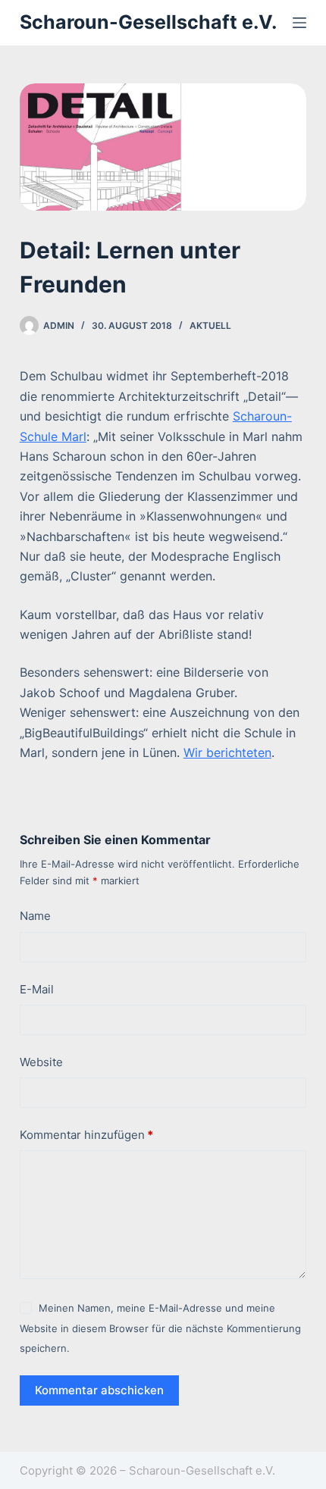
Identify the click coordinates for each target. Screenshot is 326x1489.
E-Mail (37, 989)
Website (41, 1062)
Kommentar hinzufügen (86, 1135)
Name (35, 916)
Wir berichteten (227, 752)
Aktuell (210, 325)
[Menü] (299, 23)
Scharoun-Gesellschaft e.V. (148, 22)
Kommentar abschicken (99, 1390)
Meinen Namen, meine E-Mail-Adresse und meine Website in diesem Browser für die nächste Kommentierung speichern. (160, 1328)
